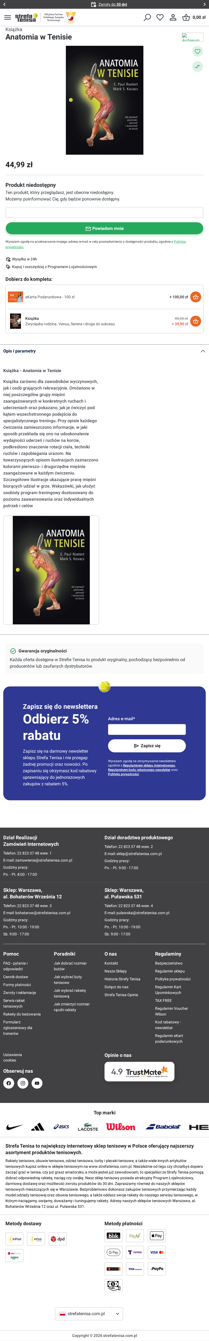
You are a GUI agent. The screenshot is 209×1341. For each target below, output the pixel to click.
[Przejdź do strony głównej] (26, 17)
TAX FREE (163, 1000)
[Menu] (7, 17)
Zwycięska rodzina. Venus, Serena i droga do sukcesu (70, 324)
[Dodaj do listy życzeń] (197, 51)
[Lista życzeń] (160, 17)
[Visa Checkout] (135, 1268)
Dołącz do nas (116, 987)
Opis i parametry (19, 351)
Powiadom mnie (108, 228)
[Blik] (113, 1235)
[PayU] (135, 1235)
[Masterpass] (113, 1268)
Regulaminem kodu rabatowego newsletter (139, 770)
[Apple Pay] (157, 1235)
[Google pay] (113, 1252)
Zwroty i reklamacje (19, 992)
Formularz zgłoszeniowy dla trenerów (17, 1028)
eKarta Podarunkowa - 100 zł (50, 297)
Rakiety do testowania (22, 1014)
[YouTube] (37, 1083)
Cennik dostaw (15, 977)
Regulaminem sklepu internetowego (149, 765)
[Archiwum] (193, 37)
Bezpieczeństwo (169, 963)
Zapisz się (151, 745)
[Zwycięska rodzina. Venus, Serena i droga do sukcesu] (15, 321)
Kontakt (111, 963)
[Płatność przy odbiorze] (113, 1285)
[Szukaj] (147, 17)
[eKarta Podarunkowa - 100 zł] (15, 296)
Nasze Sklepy (115, 971)
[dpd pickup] (14, 1255)
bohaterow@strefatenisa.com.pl (42, 913)
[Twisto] (135, 1252)
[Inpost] (14, 1238)
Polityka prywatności (172, 979)
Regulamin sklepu (170, 971)
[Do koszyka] (195, 296)
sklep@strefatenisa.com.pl (139, 854)
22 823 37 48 (28, 853)
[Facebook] (8, 1083)
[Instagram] (22, 1083)
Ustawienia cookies (8, 1057)
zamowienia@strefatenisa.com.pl (43, 860)
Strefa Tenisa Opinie (121, 995)
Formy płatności (17, 985)
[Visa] (157, 1252)
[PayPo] (157, 1268)
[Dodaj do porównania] (197, 66)
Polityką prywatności (123, 774)
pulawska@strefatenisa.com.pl (142, 913)
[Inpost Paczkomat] (36, 1238)
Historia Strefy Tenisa (122, 979)
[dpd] (58, 1238)
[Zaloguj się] (173, 17)
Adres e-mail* (121, 718)
